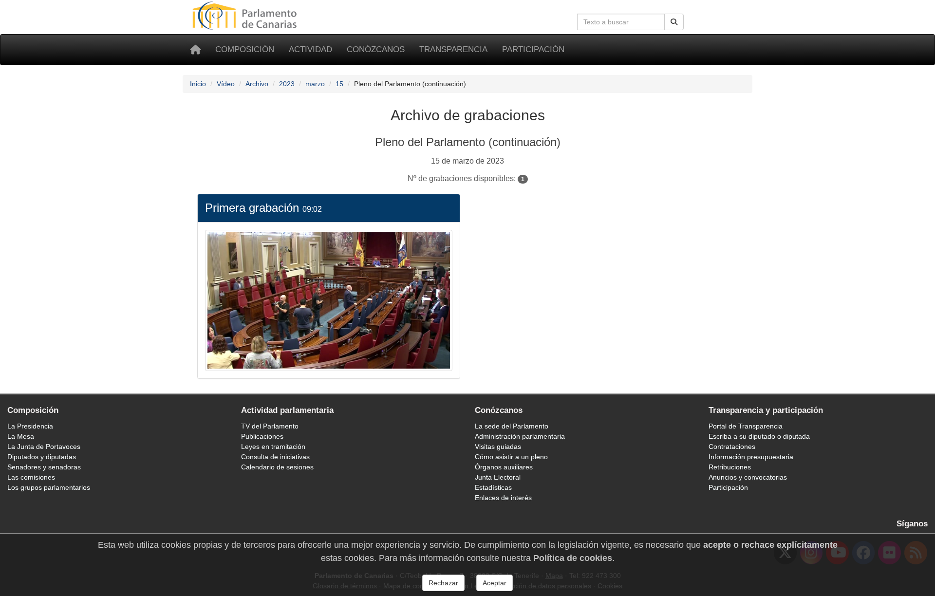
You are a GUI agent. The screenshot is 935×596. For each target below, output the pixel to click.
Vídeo (226, 84)
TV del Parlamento (270, 426)
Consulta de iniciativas (275, 457)
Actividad (310, 49)
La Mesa (20, 436)
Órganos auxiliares (504, 467)
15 (339, 84)
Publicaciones (262, 436)
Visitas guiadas (498, 446)
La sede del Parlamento (511, 426)
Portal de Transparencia (746, 426)
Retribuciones (730, 467)
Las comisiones (31, 477)
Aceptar (494, 583)
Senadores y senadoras (44, 467)
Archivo (256, 84)
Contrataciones (732, 446)
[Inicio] (195, 50)
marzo (315, 84)
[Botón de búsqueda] (674, 22)
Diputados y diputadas (41, 457)
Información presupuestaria (751, 457)
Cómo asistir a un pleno (511, 457)
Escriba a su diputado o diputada (759, 436)
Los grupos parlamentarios (48, 487)
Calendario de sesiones (277, 467)
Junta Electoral (498, 477)
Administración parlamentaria (520, 436)
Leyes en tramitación (273, 446)
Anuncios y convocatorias (748, 477)
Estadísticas (493, 487)
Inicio (198, 84)
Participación (533, 49)
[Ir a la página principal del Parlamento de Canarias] (246, 15)
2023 (287, 84)
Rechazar (443, 583)
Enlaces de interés (503, 498)
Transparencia (453, 49)
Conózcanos (376, 49)
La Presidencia (30, 426)
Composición (244, 49)
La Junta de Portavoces (43, 446)
